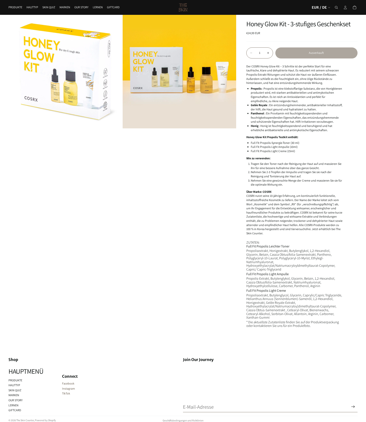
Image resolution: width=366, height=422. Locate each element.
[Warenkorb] (354, 7)
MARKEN (13, 395)
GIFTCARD (14, 410)
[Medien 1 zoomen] (65, 71)
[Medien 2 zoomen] (179, 71)
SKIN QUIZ (14, 390)
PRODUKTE (15, 380)
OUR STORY (15, 400)
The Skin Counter (25, 420)
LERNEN (13, 405)
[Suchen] (336, 7)
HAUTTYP (14, 385)
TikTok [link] (66, 393)
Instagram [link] (68, 388)
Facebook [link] (68, 383)
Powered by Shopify (45, 420)
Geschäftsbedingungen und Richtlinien (183, 420)
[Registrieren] (353, 406)
